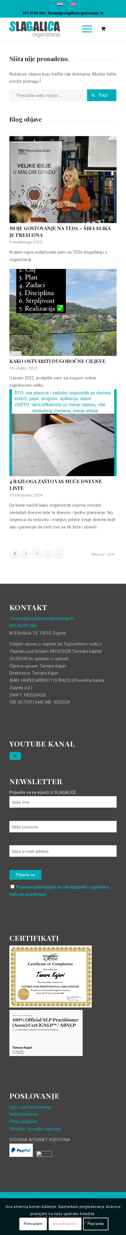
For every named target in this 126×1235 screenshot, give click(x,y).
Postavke (96, 1224)
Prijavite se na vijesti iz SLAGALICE (42, 792)
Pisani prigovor (23, 1121)
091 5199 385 (34, 13)
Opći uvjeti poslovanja (30, 1107)
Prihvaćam (33, 1224)
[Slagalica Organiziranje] (52, 29)
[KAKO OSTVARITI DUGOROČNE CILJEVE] (63, 312)
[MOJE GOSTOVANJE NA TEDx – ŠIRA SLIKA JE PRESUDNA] (63, 179)
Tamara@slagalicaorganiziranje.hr (75, 13)
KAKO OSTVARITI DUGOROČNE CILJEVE (57, 361)
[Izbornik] (84, 29)
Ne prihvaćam (65, 1224)
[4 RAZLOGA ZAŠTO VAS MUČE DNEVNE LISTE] (63, 432)
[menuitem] (86, 29)
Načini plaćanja (23, 1114)
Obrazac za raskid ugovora (35, 1129)
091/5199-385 (22, 625)
